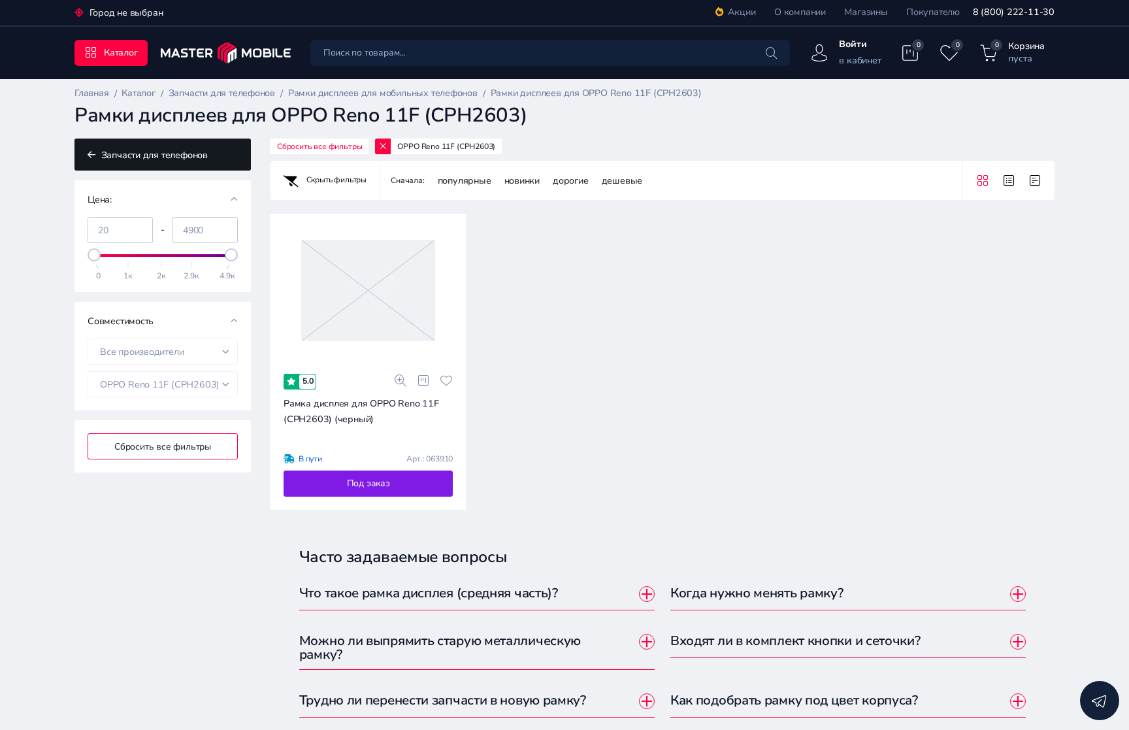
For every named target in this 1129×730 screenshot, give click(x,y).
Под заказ (368, 483)
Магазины (865, 12)
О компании (800, 12)
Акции (742, 12)
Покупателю (933, 12)
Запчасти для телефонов (153, 155)
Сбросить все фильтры (162, 446)
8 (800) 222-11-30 (1014, 12)
